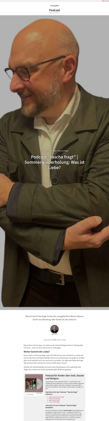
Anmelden (106, 1)
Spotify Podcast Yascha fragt (56, 397)
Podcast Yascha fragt (54, 399)
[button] (106, 308)
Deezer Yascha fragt (54, 400)
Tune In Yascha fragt (54, 402)
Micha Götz (54, 334)
